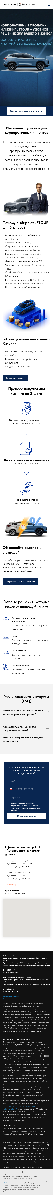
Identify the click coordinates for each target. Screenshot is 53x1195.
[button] (26, 1080)
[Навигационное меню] (48, 4)
